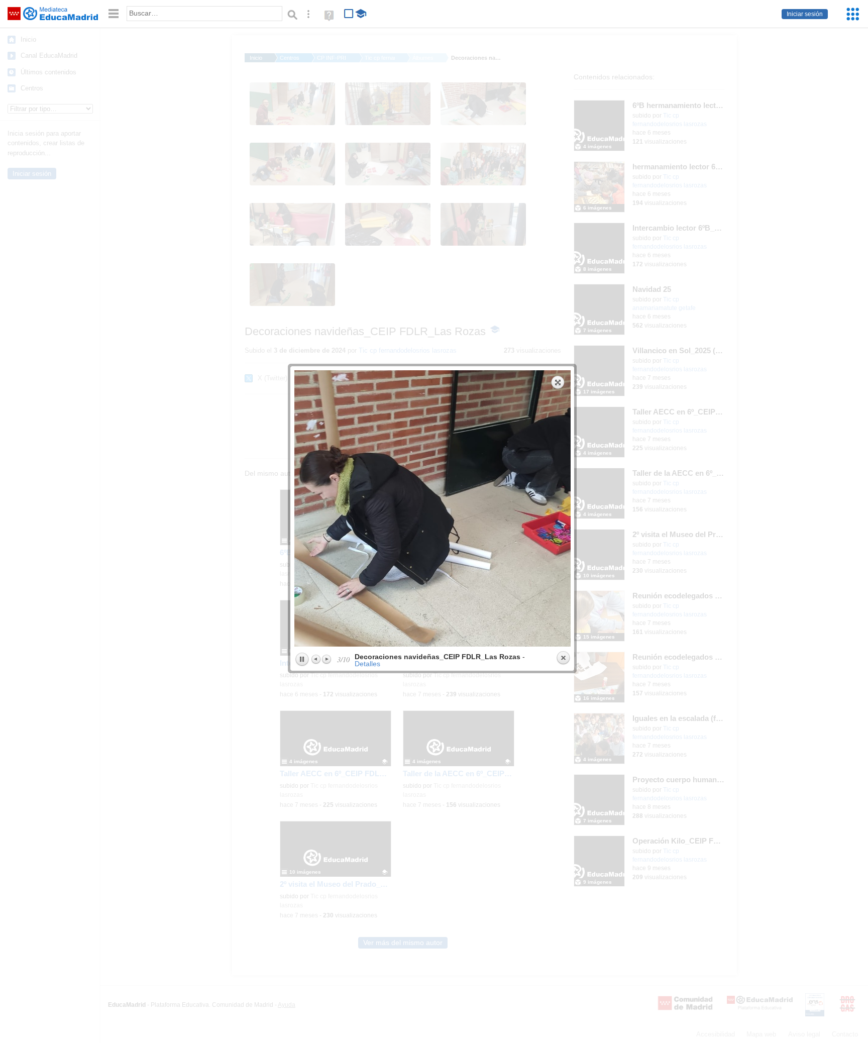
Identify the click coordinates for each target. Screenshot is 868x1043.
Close (563, 658)
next (503, 508)
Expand (558, 382)
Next (326, 659)
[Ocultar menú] (113, 14)
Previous (316, 659)
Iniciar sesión (805, 14)
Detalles (367, 664)
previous (362, 508)
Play (301, 659)
